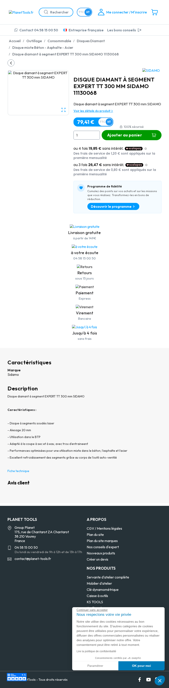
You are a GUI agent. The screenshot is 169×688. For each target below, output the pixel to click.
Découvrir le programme (111, 206)
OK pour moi (141, 665)
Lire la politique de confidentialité (96, 651)
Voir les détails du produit (92, 111)
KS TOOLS (95, 602)
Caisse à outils (97, 595)
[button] (159, 680)
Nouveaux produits (101, 553)
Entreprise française (86, 30)
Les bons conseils (121, 30)
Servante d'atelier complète (108, 577)
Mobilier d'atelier (99, 583)
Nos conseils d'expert (103, 547)
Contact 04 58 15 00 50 (38, 30)
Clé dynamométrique (103, 589)
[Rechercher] (44, 12)
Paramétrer (95, 665)
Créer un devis (97, 559)
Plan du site (95, 534)
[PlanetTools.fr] (22, 12)
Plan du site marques (102, 541)
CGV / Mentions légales (104, 528)
